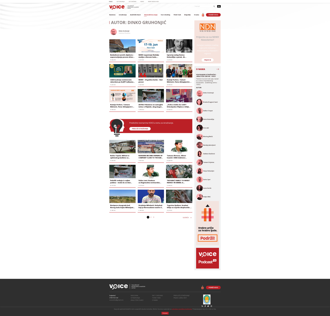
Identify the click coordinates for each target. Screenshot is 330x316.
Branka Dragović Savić (210, 102)
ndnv (142, 1)
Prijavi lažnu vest (180, 298)
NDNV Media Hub (153, 1)
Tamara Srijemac (208, 162)
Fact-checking (165, 15)
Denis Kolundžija (208, 119)
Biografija (187, 15)
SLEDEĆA (186, 217)
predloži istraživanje (140, 129)
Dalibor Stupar (208, 111)
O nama (196, 15)
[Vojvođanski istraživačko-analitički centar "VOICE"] (124, 7)
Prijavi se (207, 60)
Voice (110, 1)
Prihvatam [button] (165, 313)
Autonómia (132, 1)
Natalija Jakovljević (209, 145)
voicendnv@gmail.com (116, 300)
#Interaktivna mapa (150, 15)
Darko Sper (207, 179)
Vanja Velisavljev (208, 171)
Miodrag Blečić (208, 136)
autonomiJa (121, 1)
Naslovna (112, 15)
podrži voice (213, 15)
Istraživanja (123, 15)
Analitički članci (135, 15)
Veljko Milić (207, 197)
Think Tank (177, 15)
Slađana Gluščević (209, 154)
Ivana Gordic (207, 188)
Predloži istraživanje (181, 295)
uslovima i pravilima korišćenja (182, 309)
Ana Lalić (206, 128)
